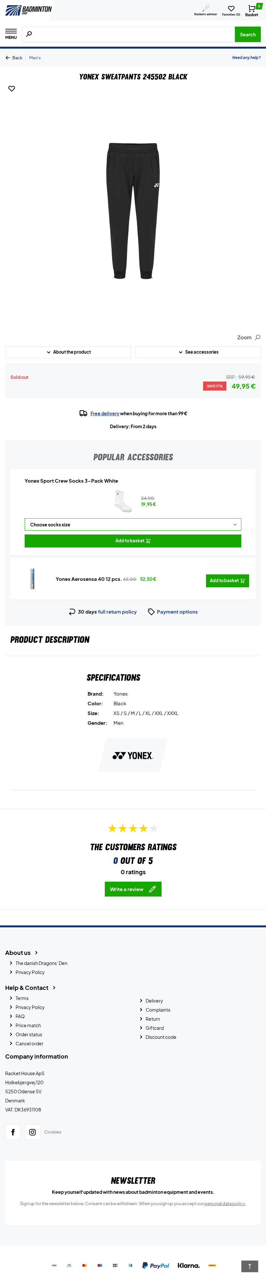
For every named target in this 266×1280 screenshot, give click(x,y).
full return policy (117, 611)
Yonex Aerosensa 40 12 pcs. (89, 579)
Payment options (177, 611)
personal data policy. (225, 1203)
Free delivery (105, 413)
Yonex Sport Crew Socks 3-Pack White (71, 480)
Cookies (52, 1131)
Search (248, 34)
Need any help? (246, 57)
